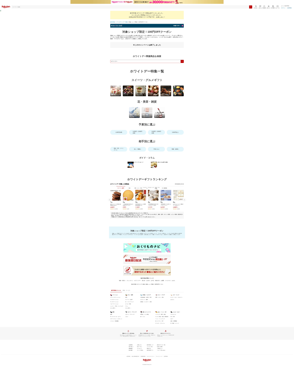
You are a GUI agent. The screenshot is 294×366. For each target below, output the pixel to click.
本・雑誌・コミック (175, 323)
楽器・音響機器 (174, 321)
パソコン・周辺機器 (114, 321)
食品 (126, 297)
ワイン (126, 306)
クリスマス (168, 280)
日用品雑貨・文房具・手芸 (145, 297)
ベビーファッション (114, 303)
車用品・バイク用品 (144, 314)
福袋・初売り (122, 280)
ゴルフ (126, 316)
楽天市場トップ (114, 22)
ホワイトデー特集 (123, 22)
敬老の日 (157, 280)
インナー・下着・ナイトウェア (116, 306)
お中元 (152, 280)
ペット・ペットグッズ (160, 318)
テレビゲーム (173, 314)
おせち (173, 280)
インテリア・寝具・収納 (160, 314)
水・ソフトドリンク (129, 301)
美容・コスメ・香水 (159, 297)
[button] (260, 6)
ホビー (172, 318)
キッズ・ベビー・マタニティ (176, 297)
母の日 (143, 280)
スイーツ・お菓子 (129, 299)
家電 (111, 314)
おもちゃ (172, 299)
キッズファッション (114, 301)
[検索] (250, 6)
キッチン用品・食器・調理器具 (161, 316)
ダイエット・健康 (144, 299)
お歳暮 (162, 280)
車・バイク (142, 316)
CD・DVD (173, 316)
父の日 (148, 280)
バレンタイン (130, 280)
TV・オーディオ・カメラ (115, 316)
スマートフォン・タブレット (116, 318)
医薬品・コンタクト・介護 (145, 301)
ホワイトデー (137, 280)
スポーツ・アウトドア (130, 314)
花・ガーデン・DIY (159, 321)
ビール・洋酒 (128, 303)
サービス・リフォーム (160, 323)
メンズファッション (114, 299)
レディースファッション (115, 297)
